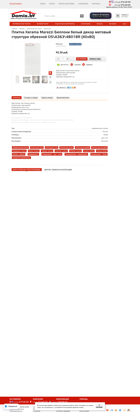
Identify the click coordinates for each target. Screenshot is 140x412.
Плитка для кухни (66, 147)
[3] (61, 46)
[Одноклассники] (73, 87)
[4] (63, 46)
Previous (50, 77)
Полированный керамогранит (76, 154)
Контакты (96, 3)
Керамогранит (42, 24)
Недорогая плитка (19, 151)
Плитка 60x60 (102, 151)
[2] (59, 46)
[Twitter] (70, 87)
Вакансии (36, 411)
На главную (15, 399)
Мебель (100, 24)
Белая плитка (34, 151)
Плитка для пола (37, 147)
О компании (83, 3)
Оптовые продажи (63, 411)
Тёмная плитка (75, 151)
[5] (65, 46)
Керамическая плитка (21, 24)
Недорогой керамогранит (21, 158)
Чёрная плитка (47, 151)
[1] (57, 46)
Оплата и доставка (66, 3)
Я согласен (99, 406)
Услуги (52, 3)
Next (50, 82)
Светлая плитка (61, 151)
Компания (38, 399)
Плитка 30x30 (89, 151)
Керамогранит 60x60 (99, 154)
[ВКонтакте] (68, 87)
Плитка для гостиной (99, 147)
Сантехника (85, 24)
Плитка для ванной (82, 147)
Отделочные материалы (65, 24)
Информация (62, 399)
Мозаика (112, 24)
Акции (42, 3)
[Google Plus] (75, 87)
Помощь (84, 399)
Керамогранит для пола (51, 154)
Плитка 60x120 (18, 154)
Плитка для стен (51, 147)
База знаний (84, 411)
